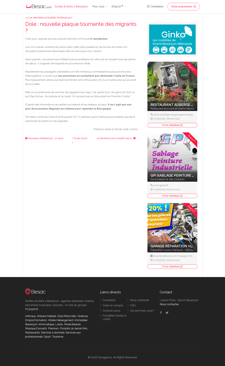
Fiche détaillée (171, 125)
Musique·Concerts (36, 328)
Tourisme (57, 336)
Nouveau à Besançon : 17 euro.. (45, 138)
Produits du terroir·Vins (73, 328)
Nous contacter (139, 300)
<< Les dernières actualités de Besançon (48, 17)
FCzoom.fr (31, 309)
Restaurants (32, 332)
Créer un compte (113, 305)
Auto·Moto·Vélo (66, 316)
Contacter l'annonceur (166, 118)
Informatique (46, 324)
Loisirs (59, 324)
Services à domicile (52, 332)
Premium (53, 328)
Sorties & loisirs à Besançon (71, 6)
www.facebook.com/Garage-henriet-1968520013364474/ (187, 256)
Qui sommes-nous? (142, 310)
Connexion (156, 6)
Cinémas (82, 316)
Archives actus (111, 310)
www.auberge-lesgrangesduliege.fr (174, 114)
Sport (47, 336)
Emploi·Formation (36, 320)
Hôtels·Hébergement (60, 320)
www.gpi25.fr (161, 185)
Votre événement (182, 6)
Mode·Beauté (72, 324)
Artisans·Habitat (46, 316)
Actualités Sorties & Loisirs (114, 317)
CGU (133, 305)
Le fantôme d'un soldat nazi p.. (115, 138)
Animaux (30, 316)
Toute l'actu (80, 138)
